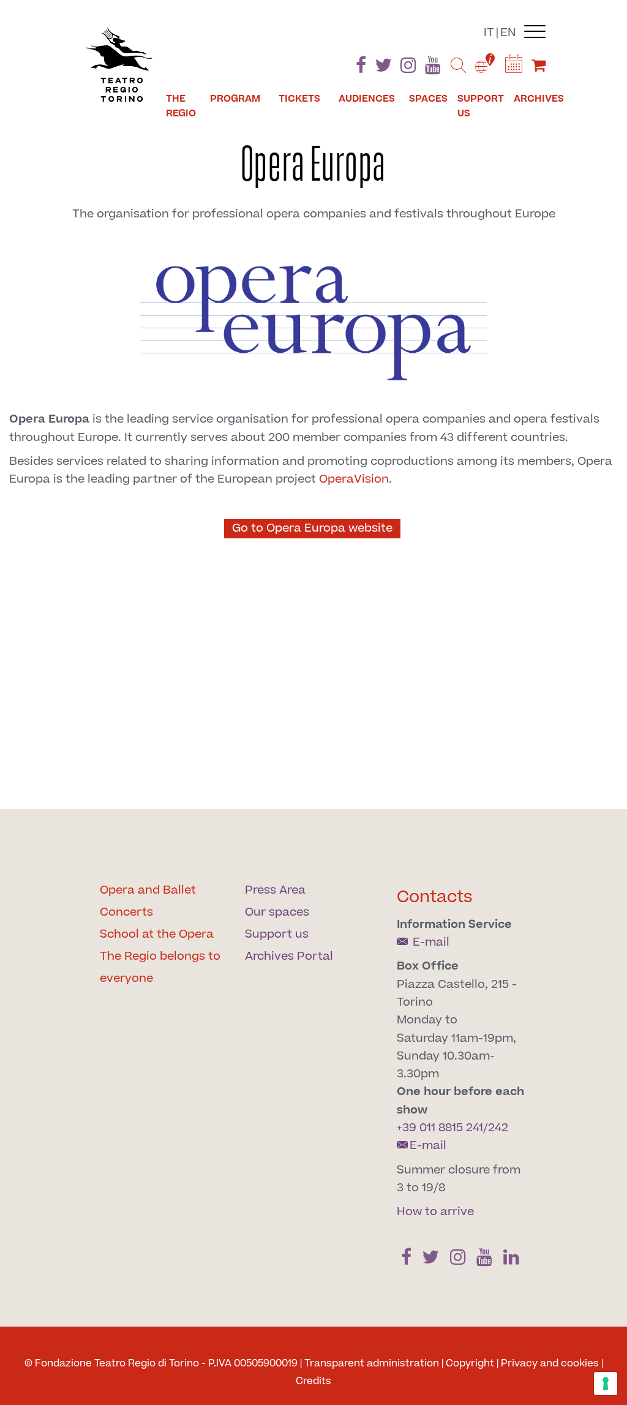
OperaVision (352, 479)
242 (498, 1128)
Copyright (470, 1363)
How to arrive (435, 1211)
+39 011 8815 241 (440, 1128)
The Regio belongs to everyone (160, 967)
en (508, 32)
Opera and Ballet (148, 890)
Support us (480, 106)
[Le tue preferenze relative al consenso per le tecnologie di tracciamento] (605, 1383)
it (489, 32)
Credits (313, 1381)
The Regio (181, 106)
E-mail (429, 942)
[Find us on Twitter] (383, 68)
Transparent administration (371, 1363)
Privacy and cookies (550, 1363)
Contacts (435, 897)
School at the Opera (157, 934)
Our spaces (277, 912)
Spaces (428, 98)
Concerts (126, 912)
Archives (539, 98)
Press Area (275, 890)
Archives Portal (289, 956)
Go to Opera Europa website (312, 528)
